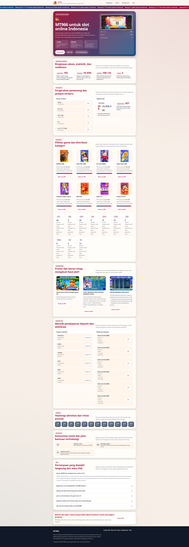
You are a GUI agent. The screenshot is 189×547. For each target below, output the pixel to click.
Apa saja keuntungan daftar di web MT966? (69, 506)
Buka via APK (62, 177)
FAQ (133, 3)
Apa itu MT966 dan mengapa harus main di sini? (70, 473)
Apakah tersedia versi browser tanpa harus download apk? (73, 501)
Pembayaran (125, 3)
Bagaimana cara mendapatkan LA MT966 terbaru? (71, 486)
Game (117, 3)
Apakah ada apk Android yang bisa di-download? (70, 491)
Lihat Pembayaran (81, 52)
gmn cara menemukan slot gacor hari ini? (68, 496)
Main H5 (69, 52)
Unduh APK (60, 52)
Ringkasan (109, 3)
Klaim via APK (62, 303)
